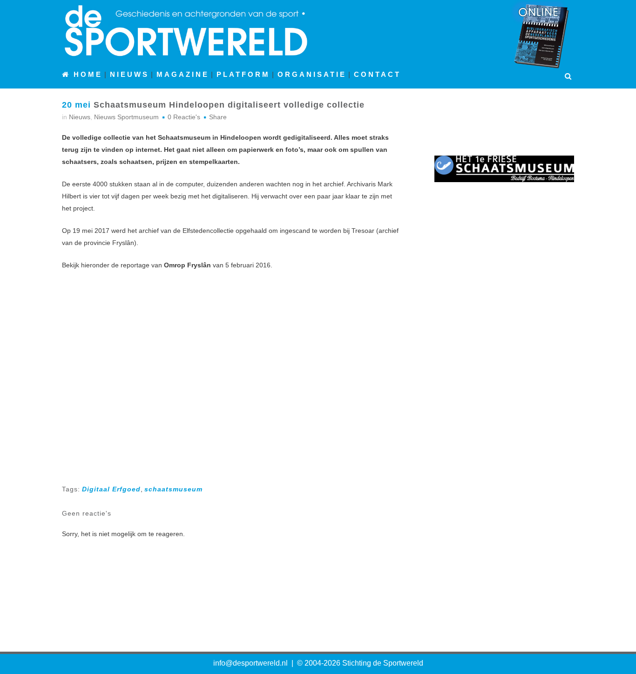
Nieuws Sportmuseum (126, 117)
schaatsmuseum (173, 489)
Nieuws (79, 117)
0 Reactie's (184, 117)
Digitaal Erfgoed (111, 489)
